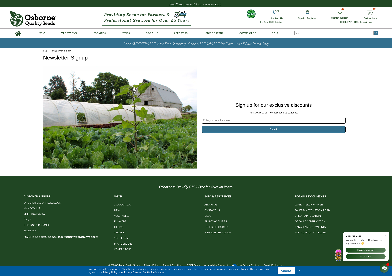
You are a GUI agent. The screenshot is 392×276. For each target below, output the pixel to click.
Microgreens (214, 33)
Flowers (100, 33)
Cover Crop (247, 33)
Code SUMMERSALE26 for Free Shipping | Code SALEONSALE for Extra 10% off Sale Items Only (196, 44)
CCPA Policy (193, 265)
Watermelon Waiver (309, 204)
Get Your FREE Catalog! (271, 22)
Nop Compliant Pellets (311, 232)
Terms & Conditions (173, 265)
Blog (207, 215)
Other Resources (216, 227)
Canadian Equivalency (310, 227)
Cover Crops (122, 249)
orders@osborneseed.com (43, 202)
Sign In (301, 18)
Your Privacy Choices (130, 272)
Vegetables (69, 33)
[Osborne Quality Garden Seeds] (33, 19)
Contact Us (212, 210)
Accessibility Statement (216, 265)
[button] (384, 268)
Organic (152, 33)
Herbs (126, 33)
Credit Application (308, 215)
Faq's (27, 219)
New (42, 33)
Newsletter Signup (217, 232)
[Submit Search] (376, 33)
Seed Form (181, 33)
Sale (275, 33)
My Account (32, 208)
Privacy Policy (110, 272)
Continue (286, 270)
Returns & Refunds (37, 225)
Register (311, 18)
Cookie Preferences (153, 272)
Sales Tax (30, 230)
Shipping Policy (34, 213)
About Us (210, 204)
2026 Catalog (123, 204)
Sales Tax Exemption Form (312, 210)
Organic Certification (310, 221)
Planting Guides (215, 221)
